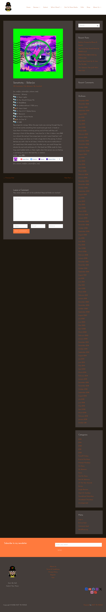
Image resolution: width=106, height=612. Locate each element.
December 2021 (83, 261)
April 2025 (81, 127)
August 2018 (82, 396)
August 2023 (82, 194)
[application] (39, 7)
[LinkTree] (95, 592)
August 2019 (82, 355)
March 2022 (82, 251)
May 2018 (81, 406)
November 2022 (83, 225)
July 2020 (81, 319)
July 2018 (81, 399)
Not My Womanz (84, 479)
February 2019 (83, 376)
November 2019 (83, 345)
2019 (79, 442)
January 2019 (82, 379)
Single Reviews (83, 489)
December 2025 (83, 100)
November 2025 (83, 104)
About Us (96, 7)
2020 (80, 446)
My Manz (81, 466)
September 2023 (83, 191)
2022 (80, 452)
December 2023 (83, 181)
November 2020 (83, 305)
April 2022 (81, 248)
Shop (88, 7)
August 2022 (82, 235)
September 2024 (83, 151)
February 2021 (83, 295)
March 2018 (82, 412)
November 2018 (83, 386)
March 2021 (82, 292)
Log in (80, 519)
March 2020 (82, 332)
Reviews (35, 7)
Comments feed (83, 526)
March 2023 (82, 211)
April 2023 (81, 208)
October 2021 (82, 268)
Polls (82, 7)
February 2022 (83, 255)
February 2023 (83, 215)
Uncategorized (83, 503)
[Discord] (86, 589)
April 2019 (81, 369)
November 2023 (83, 184)
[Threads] (91, 592)
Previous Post (8, 178)
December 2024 (83, 141)
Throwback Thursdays (85, 499)
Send (60, 550)
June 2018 (81, 402)
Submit (45, 7)
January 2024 (82, 178)
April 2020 (82, 329)
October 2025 (83, 107)
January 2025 (82, 137)
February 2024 (83, 174)
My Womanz (28, 86)
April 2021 (81, 288)
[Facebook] (93, 589)
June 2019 (81, 362)
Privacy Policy (53, 572)
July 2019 (81, 359)
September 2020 (84, 312)
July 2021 (81, 278)
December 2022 (83, 221)
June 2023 (81, 201)
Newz (80, 473)
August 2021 (82, 275)
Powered (86, 605)
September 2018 (83, 392)
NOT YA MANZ (8, 12)
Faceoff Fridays (83, 456)
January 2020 (83, 339)
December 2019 (83, 342)
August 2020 (82, 315)
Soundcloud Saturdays (86, 496)
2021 (79, 449)
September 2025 (83, 110)
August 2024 (82, 154)
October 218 (82, 423)
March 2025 (82, 131)
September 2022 (83, 231)
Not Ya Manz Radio (71, 7)
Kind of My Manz (84, 459)
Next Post (68, 178)
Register (53, 575)
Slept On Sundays (84, 493)
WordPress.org (83, 529)
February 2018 (83, 416)
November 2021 (83, 265)
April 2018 (81, 409)
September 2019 (83, 352)
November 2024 (83, 144)
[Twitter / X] (100, 589)
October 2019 (82, 349)
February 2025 (83, 134)
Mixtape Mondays (84, 463)
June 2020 (81, 322)
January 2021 (82, 298)
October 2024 (83, 147)
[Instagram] (97, 589)
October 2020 (83, 308)
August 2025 (82, 114)
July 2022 (81, 238)
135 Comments (18, 86)
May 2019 (81, 365)
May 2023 (81, 204)
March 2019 (82, 372)
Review (80, 486)
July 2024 (81, 157)
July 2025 (81, 117)
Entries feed (82, 523)
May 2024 (81, 164)
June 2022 (81, 241)
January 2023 (82, 218)
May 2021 (81, 285)
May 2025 (81, 124)
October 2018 (82, 389)
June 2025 (81, 121)
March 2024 (82, 171)
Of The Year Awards (85, 483)
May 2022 (81, 245)
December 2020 (83, 302)
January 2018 (82, 419)
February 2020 (83, 335)
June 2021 (81, 282)
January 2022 (82, 258)
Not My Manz (83, 476)
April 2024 (81, 168)
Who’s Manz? (55, 7)
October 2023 (83, 188)
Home (28, 7)
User (53, 577)
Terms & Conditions (53, 569)
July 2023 (81, 198)
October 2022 (83, 228)
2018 (79, 439)
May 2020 (81, 325)
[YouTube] (89, 589)
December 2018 (83, 382)
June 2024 (81, 161)
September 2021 (83, 272)
